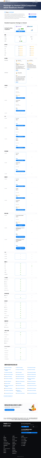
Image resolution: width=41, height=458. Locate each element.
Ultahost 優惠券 (23, 443)
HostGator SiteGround (21, 385)
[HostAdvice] (7, 1)
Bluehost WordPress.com (19, 391)
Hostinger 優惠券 (23, 442)
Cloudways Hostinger (8, 372)
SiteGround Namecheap (32, 393)
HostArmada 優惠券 (24, 440)
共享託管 (13, 442)
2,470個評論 (18, 29)
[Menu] (36, 1)
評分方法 (34, 2)
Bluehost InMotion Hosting (31, 379)
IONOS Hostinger (19, 367)
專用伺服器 (14, 450)
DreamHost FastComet (32, 385)
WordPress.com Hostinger (8, 370)
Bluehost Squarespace (20, 381)
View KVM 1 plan (20, 136)
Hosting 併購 (29, 432)
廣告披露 (36, 2)
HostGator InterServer (21, 388)
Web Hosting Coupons (24, 437)
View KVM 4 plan (20, 147)
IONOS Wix (19, 383)
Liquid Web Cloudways (32, 388)
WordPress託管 (14, 440)
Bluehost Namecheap (32, 374)
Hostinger (11, 12)
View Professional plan (20, 209)
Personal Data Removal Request (7, 449)
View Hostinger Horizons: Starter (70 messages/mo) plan (20, 248)
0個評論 (17, 96)
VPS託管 (13, 445)
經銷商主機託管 (14, 451)
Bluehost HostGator (31, 383)
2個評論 (32, 30)
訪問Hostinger (32, 16)
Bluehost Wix (7, 383)
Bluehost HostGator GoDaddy (9, 386)
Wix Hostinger (19, 372)
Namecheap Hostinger (32, 372)
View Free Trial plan (20, 125)
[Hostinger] (33, 14)
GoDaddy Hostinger (31, 369)
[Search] (35, 1)
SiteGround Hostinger (9, 374)
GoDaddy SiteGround (20, 376)
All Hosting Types (14, 437)
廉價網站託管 (14, 443)
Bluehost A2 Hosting (20, 378)
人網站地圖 (5, 440)
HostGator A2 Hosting (20, 393)
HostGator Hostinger (20, 369)
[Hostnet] (31, 27)
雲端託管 (13, 448)
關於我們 (5, 437)
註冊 (25, 426)
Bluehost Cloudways (8, 388)
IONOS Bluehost (8, 381)
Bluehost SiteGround (32, 376)
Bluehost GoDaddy (8, 376)
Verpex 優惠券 (23, 445)
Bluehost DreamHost (32, 381)
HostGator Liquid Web (9, 390)
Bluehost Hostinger (8, 367)
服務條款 (5, 452)
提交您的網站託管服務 (7, 443)
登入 (33, 426)
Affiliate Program (6, 442)
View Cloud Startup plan (20, 110)
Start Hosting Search (10, 409)
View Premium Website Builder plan (20, 225)
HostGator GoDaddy (8, 378)
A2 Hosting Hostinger (31, 367)
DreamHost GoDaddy (32, 390)
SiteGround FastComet (9, 393)
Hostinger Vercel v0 (20, 374)
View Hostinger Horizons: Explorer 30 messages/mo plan (21, 237)
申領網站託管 (5, 445)
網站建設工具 (14, 453)
